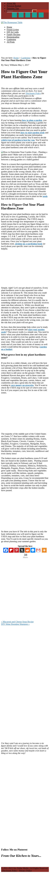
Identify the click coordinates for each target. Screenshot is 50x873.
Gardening (25, 58)
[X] (22, 550)
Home (16, 58)
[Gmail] (38, 550)
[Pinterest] (16, 550)
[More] (44, 550)
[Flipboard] (11, 550)
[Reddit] (27, 550)
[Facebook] (5, 550)
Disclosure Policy (33, 93)
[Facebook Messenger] (32, 550)
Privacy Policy (25, 870)
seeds (45, 196)
